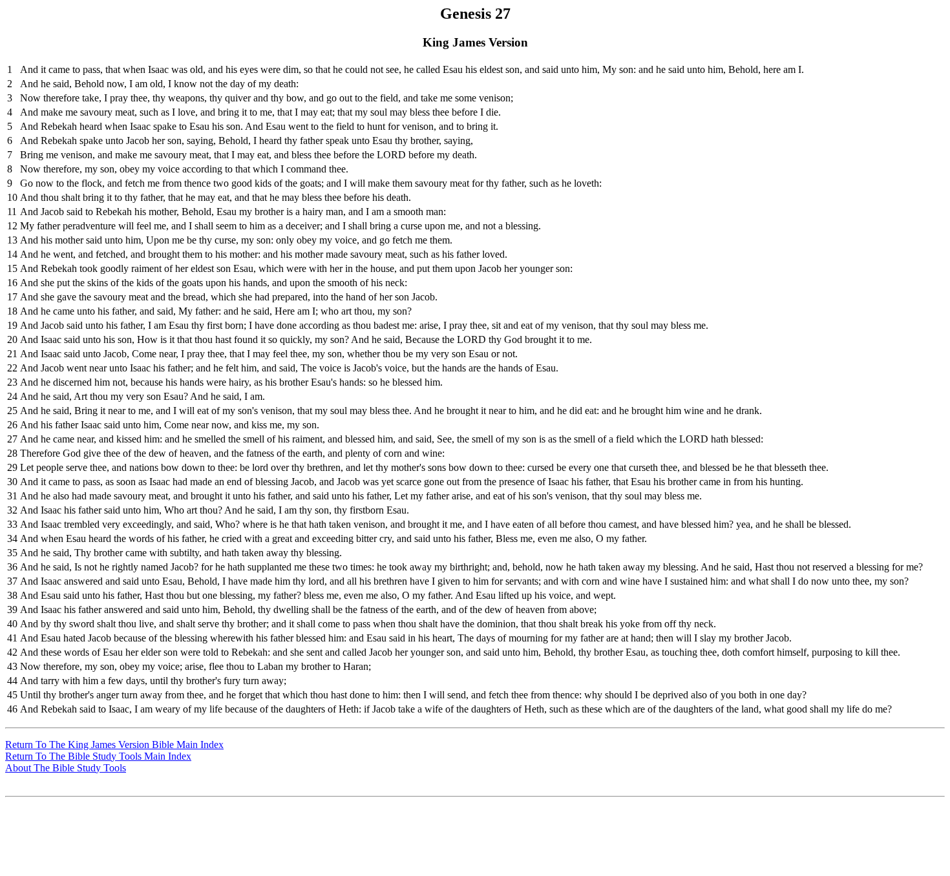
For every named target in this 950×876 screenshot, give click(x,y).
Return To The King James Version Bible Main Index (114, 744)
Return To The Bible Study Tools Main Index (98, 756)
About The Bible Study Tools (65, 767)
